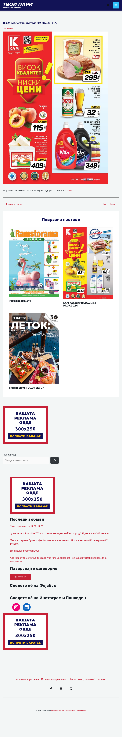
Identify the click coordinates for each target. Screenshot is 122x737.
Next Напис (111, 204)
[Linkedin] (71, 688)
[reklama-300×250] (25, 424)
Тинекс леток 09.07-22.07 (26, 387)
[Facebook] (51, 688)
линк (69, 190)
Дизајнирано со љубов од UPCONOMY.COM (68, 710)
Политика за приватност (54, 679)
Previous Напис (13, 204)
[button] (108, 5)
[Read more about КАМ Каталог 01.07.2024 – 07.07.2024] (88, 262)
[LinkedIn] (27, 607)
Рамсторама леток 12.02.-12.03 (26, 526)
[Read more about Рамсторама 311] (34, 261)
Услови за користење (27, 679)
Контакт (102, 679)
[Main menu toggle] (116, 5)
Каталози (8, 28)
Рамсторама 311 (20, 300)
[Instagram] (16, 607)
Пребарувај (9, 454)
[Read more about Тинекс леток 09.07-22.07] (34, 348)
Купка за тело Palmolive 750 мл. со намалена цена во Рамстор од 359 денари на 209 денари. (59, 533)
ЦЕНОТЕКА (20, 577)
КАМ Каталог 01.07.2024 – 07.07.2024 (80, 304)
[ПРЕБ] (54, 460)
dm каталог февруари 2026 (24, 550)
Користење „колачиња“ (82, 679)
